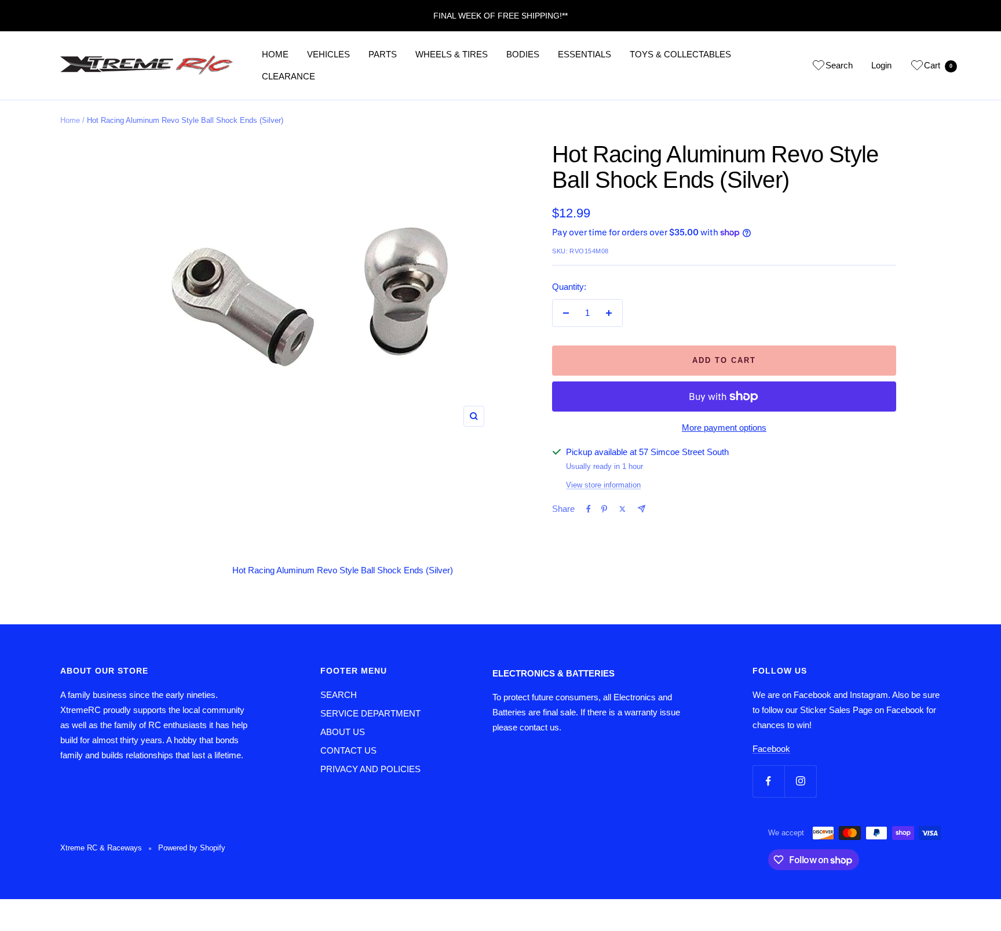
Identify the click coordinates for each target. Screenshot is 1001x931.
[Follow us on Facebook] (768, 781)
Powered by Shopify (191, 847)
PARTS (382, 54)
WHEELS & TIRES (451, 54)
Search (839, 65)
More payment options (724, 427)
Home (70, 120)
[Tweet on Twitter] (622, 509)
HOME (275, 54)
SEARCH (338, 695)
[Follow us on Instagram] (800, 781)
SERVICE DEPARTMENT (370, 713)
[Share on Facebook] (588, 509)
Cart (938, 65)
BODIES (522, 54)
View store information (603, 485)
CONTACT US (348, 750)
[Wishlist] (818, 67)
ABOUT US (342, 732)
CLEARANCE (288, 76)
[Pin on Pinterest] (604, 509)
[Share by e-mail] (641, 508)
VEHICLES (328, 54)
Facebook (771, 749)
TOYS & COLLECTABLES (680, 54)
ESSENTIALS (584, 54)
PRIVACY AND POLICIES (370, 769)
